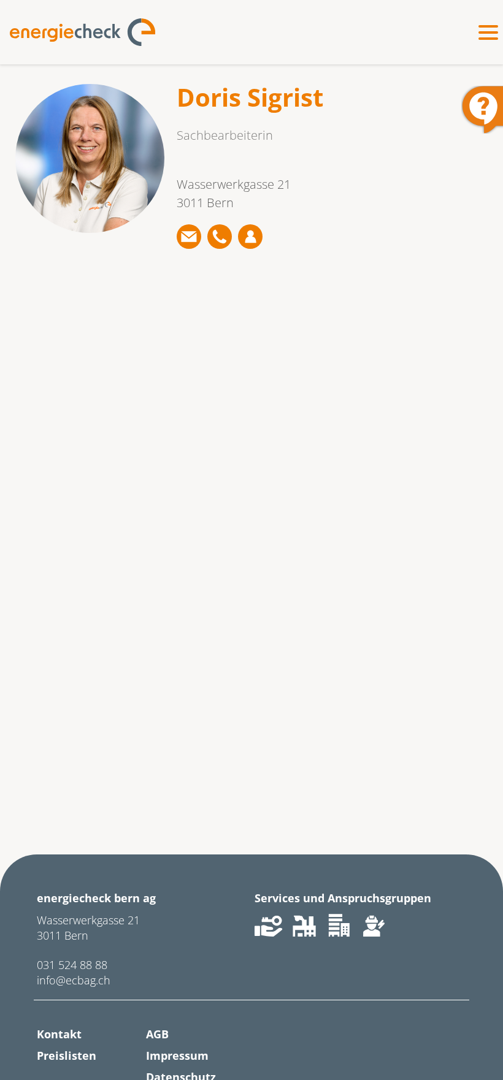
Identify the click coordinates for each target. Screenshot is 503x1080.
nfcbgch (74, 980)
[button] (189, 236)
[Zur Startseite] (82, 32)
